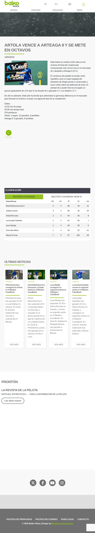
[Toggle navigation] (83, 4)
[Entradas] (70, 3)
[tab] (24, 196)
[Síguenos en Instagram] (62, 483)
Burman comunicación (62, 523)
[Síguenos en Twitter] (33, 483)
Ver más (14, 345)
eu (56, 4)
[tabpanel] (47, 218)
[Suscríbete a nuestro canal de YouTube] (52, 483)
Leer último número (12, 401)
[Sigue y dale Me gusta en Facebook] (43, 483)
